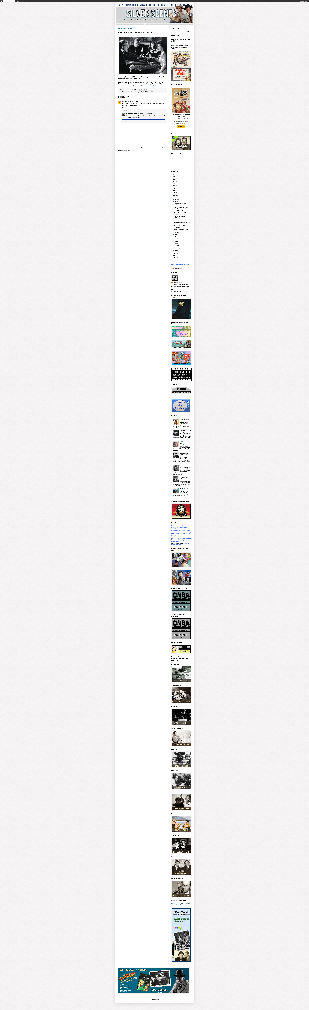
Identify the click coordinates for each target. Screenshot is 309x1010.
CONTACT (184, 24)
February (176, 248)
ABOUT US (126, 24)
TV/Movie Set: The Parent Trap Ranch (184, 420)
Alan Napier (127, 92)
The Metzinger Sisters (131, 113)
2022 (174, 183)
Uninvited (153, 92)
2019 (174, 190)
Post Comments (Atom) (129, 150)
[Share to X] (143, 90)
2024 (174, 179)
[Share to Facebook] (145, 90)
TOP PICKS (176, 24)
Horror (136, 92)
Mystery (139, 92)
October (176, 201)
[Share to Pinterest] (146, 90)
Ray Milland (143, 92)
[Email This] (140, 90)
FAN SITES (155, 24)
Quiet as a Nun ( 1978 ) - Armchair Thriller (181, 207)
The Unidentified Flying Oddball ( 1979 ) (182, 222)
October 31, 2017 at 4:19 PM (146, 113)
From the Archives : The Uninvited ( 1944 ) (181, 213)
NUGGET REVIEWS (165, 24)
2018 (174, 193)
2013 (174, 260)
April (176, 243)
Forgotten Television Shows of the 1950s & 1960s (184, 454)
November (177, 199)
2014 (174, 257)
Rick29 (124, 101)
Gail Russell (132, 92)
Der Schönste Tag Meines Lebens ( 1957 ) (181, 217)
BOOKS (148, 24)
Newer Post (121, 148)
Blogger (157, 999)
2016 (174, 253)
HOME (118, 24)
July (175, 236)
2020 (174, 188)
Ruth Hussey (148, 92)
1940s (123, 92)
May (175, 241)
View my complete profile (176, 291)
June (176, 239)
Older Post (164, 148)
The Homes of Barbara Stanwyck (184, 477)
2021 (174, 186)
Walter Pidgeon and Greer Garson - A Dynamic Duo (184, 466)
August (176, 234)
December (177, 197)
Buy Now (181, 126)
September (177, 232)
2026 (174, 174)
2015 (174, 255)
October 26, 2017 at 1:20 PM (132, 101)
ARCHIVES (134, 24)
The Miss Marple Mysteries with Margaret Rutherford (185, 431)
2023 (174, 181)
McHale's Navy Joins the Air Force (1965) (180, 40)
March (176, 246)
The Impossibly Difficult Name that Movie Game (181, 226)
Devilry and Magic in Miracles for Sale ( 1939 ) (182, 204)
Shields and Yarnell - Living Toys (180, 220)
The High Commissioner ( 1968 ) (181, 229)
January (176, 250)
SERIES (141, 24)
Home (142, 148)
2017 (174, 195)
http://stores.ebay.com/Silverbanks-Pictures (150, 86)
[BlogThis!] (142, 90)
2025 (174, 177)
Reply (123, 107)
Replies (125, 110)
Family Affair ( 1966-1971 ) (184, 488)
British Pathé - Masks (178, 211)
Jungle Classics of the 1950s (184, 442)
